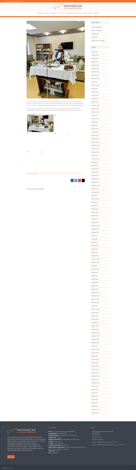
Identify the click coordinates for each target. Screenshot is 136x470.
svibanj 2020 (95, 279)
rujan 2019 (94, 306)
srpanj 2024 (94, 122)
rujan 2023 (94, 155)
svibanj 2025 (95, 92)
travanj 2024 (95, 132)
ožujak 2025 (94, 98)
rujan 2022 (94, 195)
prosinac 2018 (95, 336)
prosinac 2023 (95, 145)
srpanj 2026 (94, 51)
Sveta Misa (94, 37)
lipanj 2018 (94, 356)
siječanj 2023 (95, 182)
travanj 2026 (95, 58)
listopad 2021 (95, 232)
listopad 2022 (95, 192)
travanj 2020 (95, 282)
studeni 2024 (95, 108)
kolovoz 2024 (95, 118)
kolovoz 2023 (95, 158)
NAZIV (50, 431)
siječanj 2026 (95, 68)
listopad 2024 (95, 112)
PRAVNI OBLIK (52, 437)
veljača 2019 (95, 329)
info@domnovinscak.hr (18, 1)
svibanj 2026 (95, 55)
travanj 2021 (94, 249)
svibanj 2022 (95, 209)
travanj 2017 (94, 399)
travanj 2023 (95, 172)
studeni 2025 (95, 75)
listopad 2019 (95, 302)
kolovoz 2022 (95, 199)
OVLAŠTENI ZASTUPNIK (55, 445)
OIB (49, 452)
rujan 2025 (94, 82)
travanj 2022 (94, 212)
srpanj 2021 (94, 239)
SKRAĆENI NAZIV (53, 433)
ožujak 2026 (94, 62)
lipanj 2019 (94, 316)
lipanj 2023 (94, 165)
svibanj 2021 (94, 245)
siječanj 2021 (95, 255)
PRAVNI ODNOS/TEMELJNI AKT (57, 447)
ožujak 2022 (94, 215)
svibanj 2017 (95, 396)
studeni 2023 (95, 148)
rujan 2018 (94, 346)
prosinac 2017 (95, 376)
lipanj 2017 (94, 393)
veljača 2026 (95, 65)
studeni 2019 (95, 299)
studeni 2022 (95, 189)
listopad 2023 (95, 152)
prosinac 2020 (95, 259)
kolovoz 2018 (95, 349)
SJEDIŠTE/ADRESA (53, 435)
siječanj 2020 (95, 292)
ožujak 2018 (94, 366)
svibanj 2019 (95, 319)
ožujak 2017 (94, 403)
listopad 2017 (95, 383)
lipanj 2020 (94, 276)
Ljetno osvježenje (96, 30)
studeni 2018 (95, 339)
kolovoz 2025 (95, 85)
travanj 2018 (95, 362)
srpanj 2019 (94, 312)
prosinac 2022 (95, 185)
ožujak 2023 (94, 175)
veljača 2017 (95, 406)
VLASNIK (51, 443)
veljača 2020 (95, 289)
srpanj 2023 (94, 162)
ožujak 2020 (94, 286)
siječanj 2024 (95, 142)
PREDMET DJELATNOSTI (55, 439)
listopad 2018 (95, 342)
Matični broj (52, 450)
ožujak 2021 (94, 252)
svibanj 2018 (95, 359)
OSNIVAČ (51, 441)
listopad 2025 (95, 78)
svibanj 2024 (95, 128)
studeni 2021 (95, 229)
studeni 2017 (95, 379)
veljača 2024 (95, 138)
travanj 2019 (95, 322)
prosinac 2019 (95, 296)
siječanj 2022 (95, 222)
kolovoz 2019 (95, 309)
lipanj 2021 (94, 242)
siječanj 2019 (95, 332)
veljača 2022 (95, 219)
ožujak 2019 (94, 326)
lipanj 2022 (94, 205)
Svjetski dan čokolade (97, 40)
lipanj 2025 (94, 88)
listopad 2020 (95, 262)
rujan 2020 (94, 265)
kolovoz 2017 (95, 386)
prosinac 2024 (95, 105)
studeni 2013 (95, 413)
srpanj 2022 (94, 202)
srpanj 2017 (94, 389)
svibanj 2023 (95, 169)
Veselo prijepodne (96, 27)
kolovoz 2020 (95, 269)
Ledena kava (95, 34)
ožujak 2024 (94, 135)
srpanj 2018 (94, 352)
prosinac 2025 (95, 72)
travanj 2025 (95, 95)
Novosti (35, 173)
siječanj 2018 (95, 372)
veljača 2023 (95, 179)
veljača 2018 (95, 369)
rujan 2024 (94, 115)
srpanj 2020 (94, 272)
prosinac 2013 (95, 409)
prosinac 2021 (95, 225)
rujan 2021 (94, 235)
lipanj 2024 (94, 125)
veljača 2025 (95, 102)
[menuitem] (41, 13)
